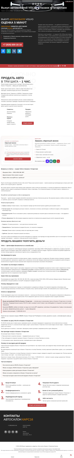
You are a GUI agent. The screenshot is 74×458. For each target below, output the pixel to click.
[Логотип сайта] (4, 1)
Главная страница (5, 10)
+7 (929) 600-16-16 (69, 1)
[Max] (47, 161)
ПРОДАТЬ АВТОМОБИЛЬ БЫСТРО (36, 408)
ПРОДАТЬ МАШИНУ (27, 123)
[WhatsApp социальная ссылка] (36, 4)
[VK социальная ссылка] (38, 4)
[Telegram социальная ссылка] (41, 4)
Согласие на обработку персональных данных (41, 452)
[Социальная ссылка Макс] (33, 4)
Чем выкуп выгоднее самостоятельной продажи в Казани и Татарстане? (21, 378)
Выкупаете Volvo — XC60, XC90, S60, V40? (13, 175)
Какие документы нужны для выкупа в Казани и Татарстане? (18, 373)
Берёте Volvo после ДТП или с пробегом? (13, 180)
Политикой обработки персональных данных (15, 152)
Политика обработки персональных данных (22, 452)
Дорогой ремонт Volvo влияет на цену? (13, 178)
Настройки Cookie (56, 452)
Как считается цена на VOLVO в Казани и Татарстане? (16, 368)
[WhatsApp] (54, 161)
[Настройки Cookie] (69, 455)
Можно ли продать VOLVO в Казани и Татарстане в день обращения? (21, 371)
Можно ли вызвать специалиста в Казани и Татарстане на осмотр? (20, 376)
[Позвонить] (58, 161)
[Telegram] (51, 161)
